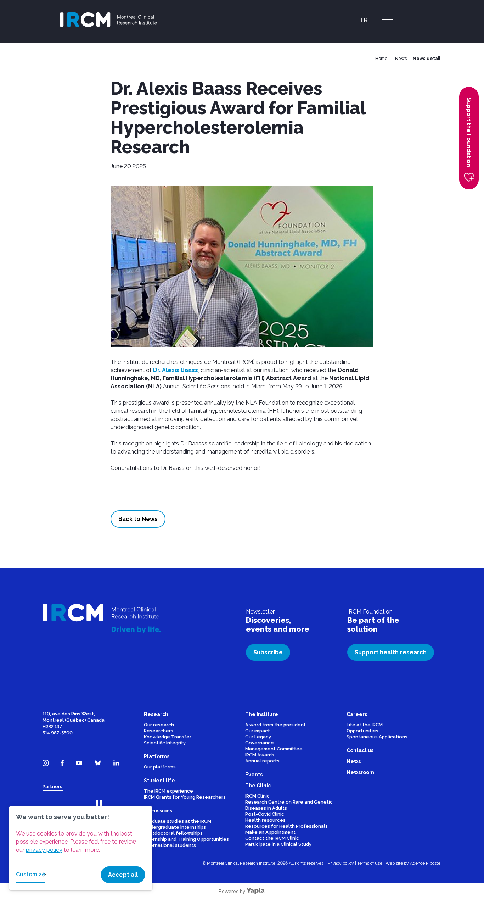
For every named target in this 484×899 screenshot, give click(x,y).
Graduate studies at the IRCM (177, 821)
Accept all (123, 874)
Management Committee (274, 748)
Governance (259, 742)
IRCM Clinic (257, 796)
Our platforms (160, 767)
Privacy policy (341, 863)
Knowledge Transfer (167, 736)
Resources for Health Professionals (286, 826)
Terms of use (369, 863)
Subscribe (268, 652)
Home (381, 58)
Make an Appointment (270, 832)
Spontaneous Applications (377, 736)
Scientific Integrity (165, 742)
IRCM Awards (259, 755)
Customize (30, 874)
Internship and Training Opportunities (186, 839)
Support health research (391, 652)
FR (364, 20)
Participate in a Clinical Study (278, 844)
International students (170, 845)
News (401, 58)
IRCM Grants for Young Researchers (185, 797)
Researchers (158, 730)
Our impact (257, 730)
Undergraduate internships (175, 827)
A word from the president (275, 724)
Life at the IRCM (365, 724)
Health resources (265, 820)
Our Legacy (258, 736)
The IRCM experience (168, 791)
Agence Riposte (425, 863)
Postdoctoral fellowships (173, 833)
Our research (159, 724)
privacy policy (44, 850)
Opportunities (362, 730)
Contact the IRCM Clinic (272, 838)
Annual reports (262, 761)
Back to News (138, 519)
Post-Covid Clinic (264, 814)
